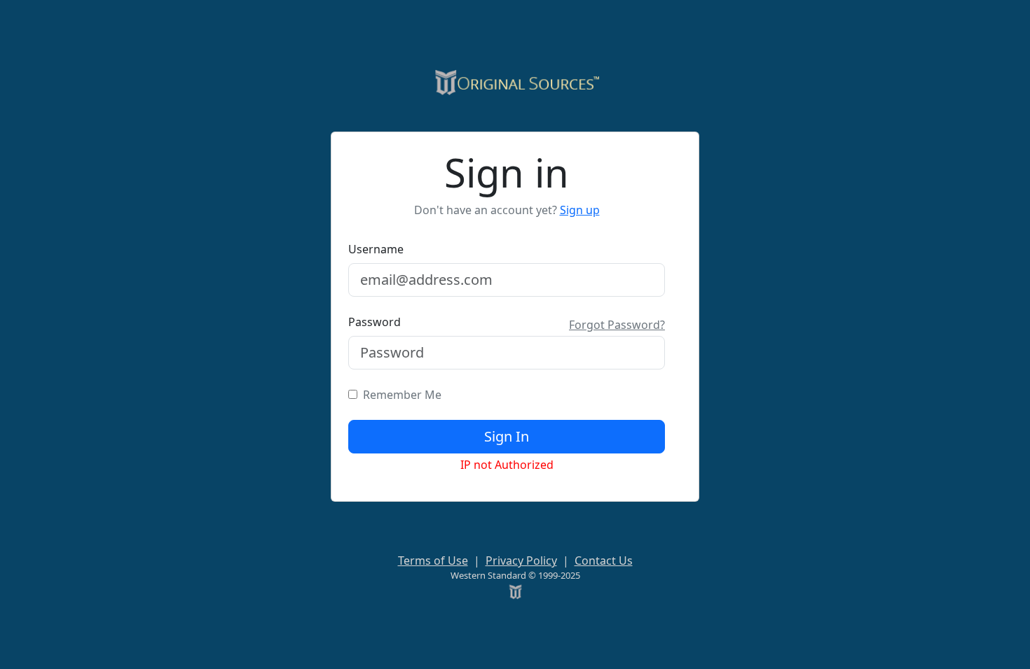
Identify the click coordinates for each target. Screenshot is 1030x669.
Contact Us (604, 560)
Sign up (580, 210)
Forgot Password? (617, 324)
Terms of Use (433, 560)
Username (376, 249)
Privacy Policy (521, 560)
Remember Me (399, 394)
